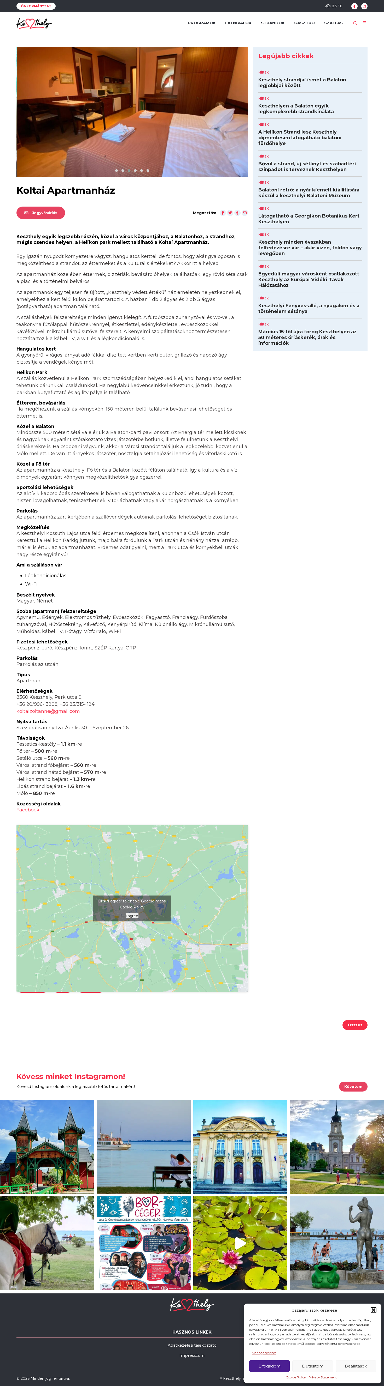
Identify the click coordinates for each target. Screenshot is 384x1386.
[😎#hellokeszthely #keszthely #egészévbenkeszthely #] (47, 1243)
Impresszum (192, 1355)
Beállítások (356, 1366)
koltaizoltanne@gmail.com (48, 711)
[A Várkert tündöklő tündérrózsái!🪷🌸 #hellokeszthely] (240, 1243)
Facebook (27, 810)
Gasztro (304, 22)
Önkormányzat (36, 6)
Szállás (333, 22)
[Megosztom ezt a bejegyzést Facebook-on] (223, 213)
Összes (355, 1025)
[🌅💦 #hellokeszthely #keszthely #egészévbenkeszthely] (337, 1243)
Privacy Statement (323, 1377)
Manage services (264, 1353)
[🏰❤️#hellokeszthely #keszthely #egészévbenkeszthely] (337, 1147)
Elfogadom (270, 1366)
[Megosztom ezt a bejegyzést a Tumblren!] (237, 213)
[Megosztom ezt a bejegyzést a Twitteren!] (230, 213)
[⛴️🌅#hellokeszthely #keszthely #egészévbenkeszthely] (144, 1147)
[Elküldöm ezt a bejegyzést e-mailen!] (245, 213)
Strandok (273, 22)
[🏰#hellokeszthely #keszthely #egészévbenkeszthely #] (47, 1147)
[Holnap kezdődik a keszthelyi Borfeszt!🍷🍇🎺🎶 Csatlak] (144, 1243)
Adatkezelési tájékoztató (192, 1345)
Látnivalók (238, 22)
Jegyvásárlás (44, 212)
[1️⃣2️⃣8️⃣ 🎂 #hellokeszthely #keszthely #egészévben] (240, 1147)
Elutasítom (312, 1366)
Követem (353, 1086)
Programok (202, 22)
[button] (373, 1310)
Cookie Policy (296, 1377)
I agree (132, 915)
